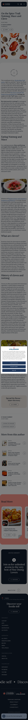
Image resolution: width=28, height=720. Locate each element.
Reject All (14, 370)
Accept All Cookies (14, 366)
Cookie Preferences (14, 362)
